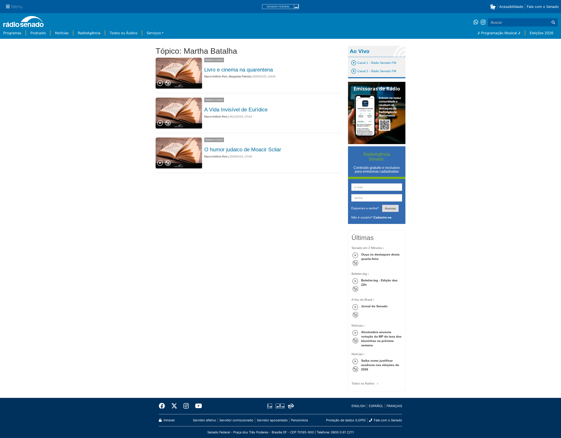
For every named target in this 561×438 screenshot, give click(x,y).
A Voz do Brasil (362, 299)
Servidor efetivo (204, 420)
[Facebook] (163, 406)
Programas (12, 33)
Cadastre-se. (382, 217)
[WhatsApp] (477, 22)
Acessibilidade (511, 6)
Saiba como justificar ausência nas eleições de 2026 (380, 365)
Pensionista (299, 420)
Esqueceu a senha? (365, 208)
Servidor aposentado (272, 420)
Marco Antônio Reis (215, 76)
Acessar (390, 208)
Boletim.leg (359, 273)
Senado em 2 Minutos (367, 248)
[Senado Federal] (280, 6)
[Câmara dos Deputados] (270, 406)
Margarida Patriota (240, 76)
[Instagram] (483, 22)
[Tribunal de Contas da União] (290, 406)
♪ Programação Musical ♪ (499, 33)
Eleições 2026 (541, 33)
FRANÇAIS (394, 406)
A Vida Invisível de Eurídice (236, 110)
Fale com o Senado (543, 6)
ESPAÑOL (376, 406)
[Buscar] (553, 22)
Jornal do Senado (374, 306)
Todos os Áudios (123, 33)
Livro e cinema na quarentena (238, 70)
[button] (493, 6)
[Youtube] (197, 406)
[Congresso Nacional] (280, 406)
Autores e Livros (214, 60)
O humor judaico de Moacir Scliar (242, 149)
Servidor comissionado (236, 420)
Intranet (169, 420)
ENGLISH (358, 406)
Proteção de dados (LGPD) (346, 420)
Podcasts (38, 33)
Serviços (154, 33)
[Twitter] (174, 406)
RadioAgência (89, 33)
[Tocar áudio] (160, 83)
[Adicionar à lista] (168, 83)
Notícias (62, 33)
